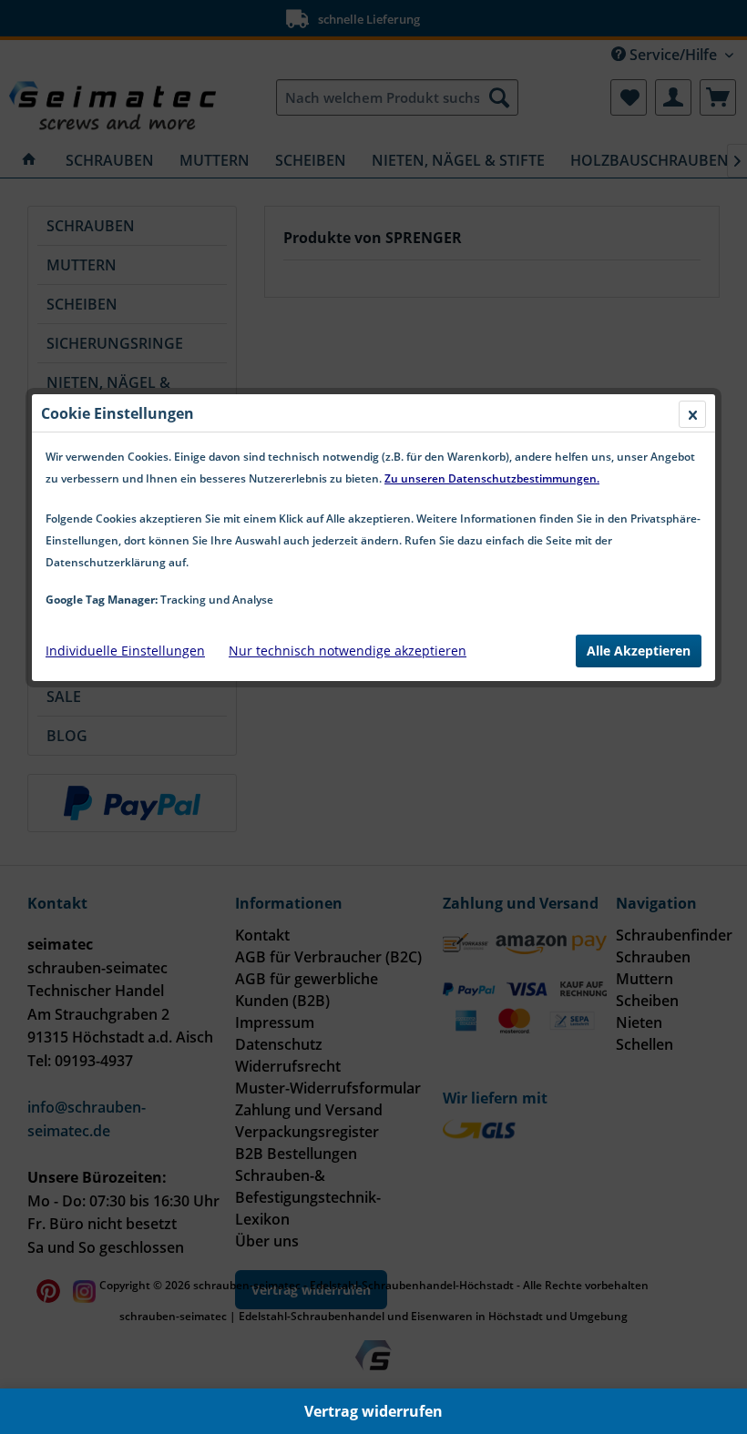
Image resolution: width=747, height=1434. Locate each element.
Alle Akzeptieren (639, 650)
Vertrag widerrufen (373, 1411)
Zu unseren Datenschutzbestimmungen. (491, 478)
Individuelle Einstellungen (125, 650)
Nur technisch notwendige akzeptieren (347, 650)
